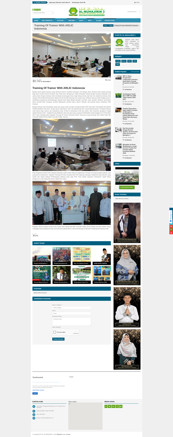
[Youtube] (120, 406)
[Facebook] (106, 406)
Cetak (36, 235)
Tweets (71, 377)
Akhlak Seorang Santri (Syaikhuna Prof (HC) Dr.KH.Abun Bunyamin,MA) (62, 282)
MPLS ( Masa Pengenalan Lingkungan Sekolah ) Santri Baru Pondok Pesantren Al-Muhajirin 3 (53, 2)
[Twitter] (109, 406)
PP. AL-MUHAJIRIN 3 (44, 81)
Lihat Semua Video (127, 187)
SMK (117, 64)
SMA (134, 61)
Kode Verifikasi (56, 327)
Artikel (111, 25)
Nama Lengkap (57, 305)
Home (36, 20)
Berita (124, 61)
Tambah (35, 393)
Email (53, 310)
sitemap (68, 434)
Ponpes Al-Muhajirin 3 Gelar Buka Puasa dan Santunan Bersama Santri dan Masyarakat (42, 263)
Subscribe (37, 9)
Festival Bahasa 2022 (100, 282)
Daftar (138, 2)
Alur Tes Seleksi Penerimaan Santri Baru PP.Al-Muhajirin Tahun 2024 (82, 263)
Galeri (98, 20)
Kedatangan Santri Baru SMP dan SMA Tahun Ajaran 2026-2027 (83, 2)
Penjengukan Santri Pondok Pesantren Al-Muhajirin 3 (82, 282)
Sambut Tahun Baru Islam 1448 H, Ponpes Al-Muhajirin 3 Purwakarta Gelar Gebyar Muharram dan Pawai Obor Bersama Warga (130, 114)
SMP (129, 61)
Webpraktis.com (61, 434)
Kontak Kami (109, 20)
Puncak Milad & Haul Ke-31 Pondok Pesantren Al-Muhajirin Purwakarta (42, 282)
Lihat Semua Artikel (135, 71)
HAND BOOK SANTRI (100, 263)
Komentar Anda (57, 316)
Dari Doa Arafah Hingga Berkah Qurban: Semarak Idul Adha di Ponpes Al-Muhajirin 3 (130, 131)
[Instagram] (117, 406)
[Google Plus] (113, 406)
